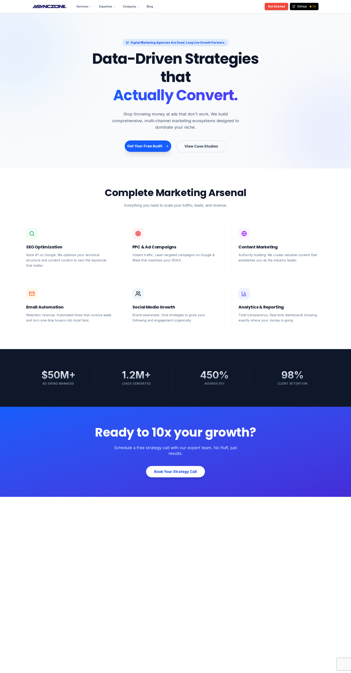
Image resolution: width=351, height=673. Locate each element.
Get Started (276, 6)
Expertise (105, 6)
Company (129, 6)
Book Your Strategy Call (175, 471)
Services (82, 6)
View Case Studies (201, 146)
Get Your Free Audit (144, 146)
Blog (150, 6)
